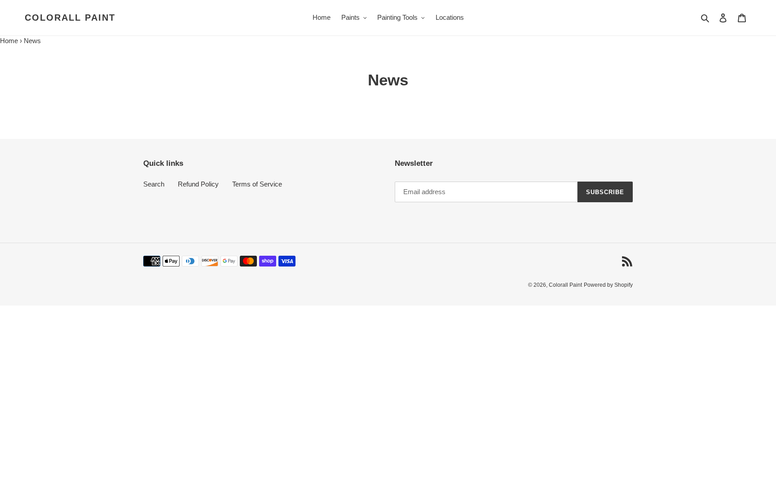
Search (153, 184)
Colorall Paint (70, 17)
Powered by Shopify (608, 285)
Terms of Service (257, 184)
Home (9, 40)
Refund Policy (198, 184)
